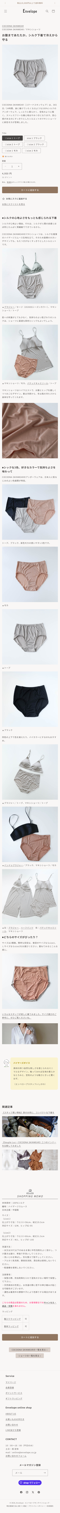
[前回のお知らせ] (5, 3)
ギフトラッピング (14, 1398)
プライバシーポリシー (36, 1506)
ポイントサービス (14, 1393)
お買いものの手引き (15, 1419)
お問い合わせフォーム (16, 1455)
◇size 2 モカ (31, 150)
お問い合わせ (12, 1424)
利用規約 (50, 1506)
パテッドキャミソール (37, 383)
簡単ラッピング (11, 1326)
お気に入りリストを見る (13, 204)
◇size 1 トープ (12, 138)
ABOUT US (11, 1413)
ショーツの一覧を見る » (29, 1355)
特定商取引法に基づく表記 (17, 1506)
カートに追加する (30, 1337)
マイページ (11, 1382)
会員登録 (10, 1387)
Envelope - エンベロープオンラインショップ (32, 1503)
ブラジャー (9, 307)
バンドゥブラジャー (13, 865)
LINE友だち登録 (13, 1430)
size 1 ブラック (34, 138)
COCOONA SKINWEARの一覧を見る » (30, 1349)
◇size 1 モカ (11, 150)
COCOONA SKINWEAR (13, 26)
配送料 (9, 182)
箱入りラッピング (12, 1318)
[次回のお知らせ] (55, 3)
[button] (6, 11)
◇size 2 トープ (12, 144)
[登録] (45, 1473)
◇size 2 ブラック (35, 144)
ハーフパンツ (27, 927)
